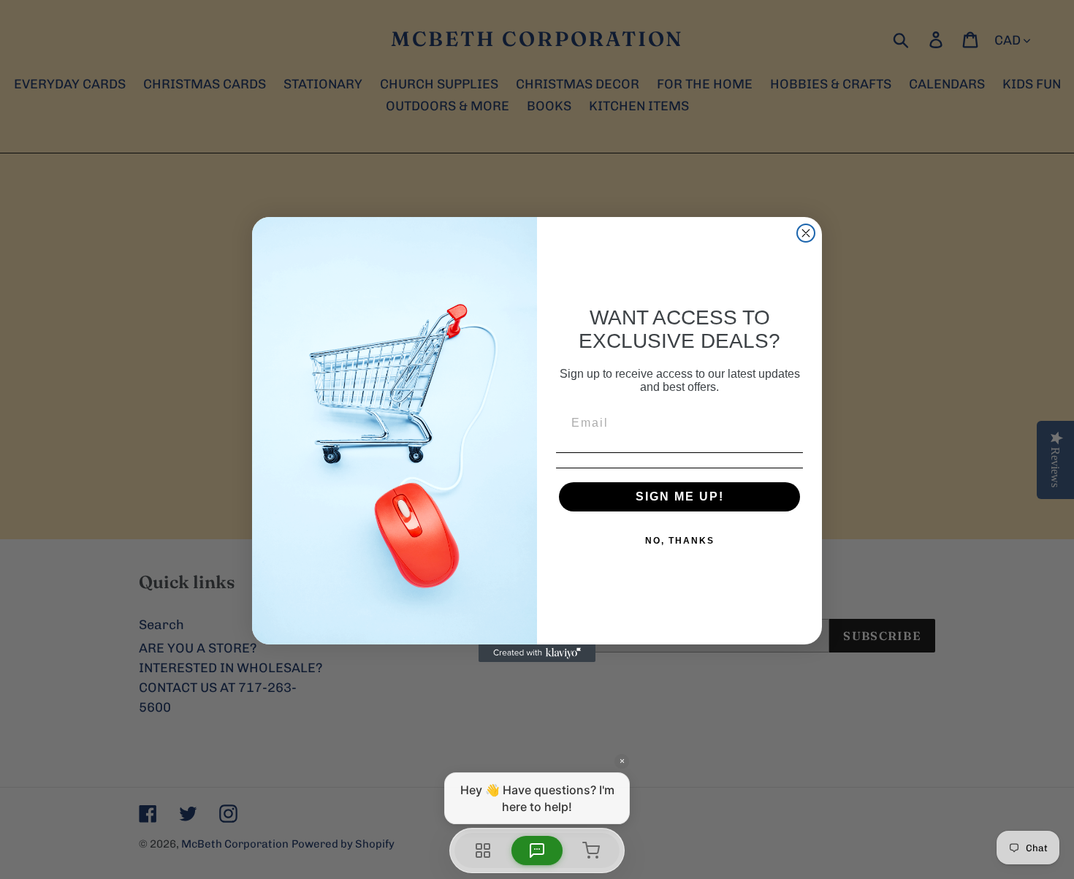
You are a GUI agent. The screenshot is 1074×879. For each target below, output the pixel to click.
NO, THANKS (680, 541)
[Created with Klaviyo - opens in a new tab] (537, 653)
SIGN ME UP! (680, 496)
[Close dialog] (806, 233)
